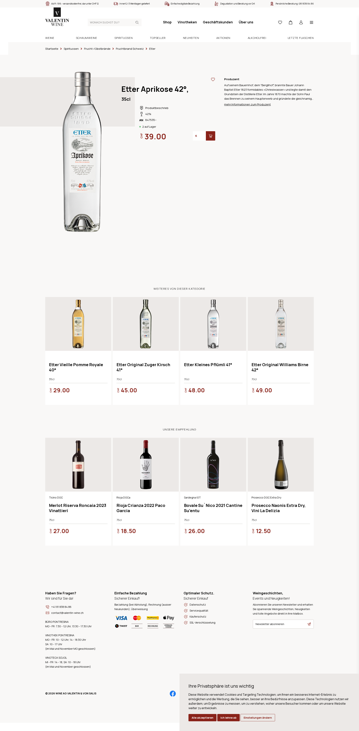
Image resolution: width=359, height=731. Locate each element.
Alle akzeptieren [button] (202, 717)
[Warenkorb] (290, 22)
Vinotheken (187, 22)
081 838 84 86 (306, 3)
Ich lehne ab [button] (228, 717)
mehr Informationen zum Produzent (247, 104)
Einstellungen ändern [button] (258, 717)
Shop (167, 22)
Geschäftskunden (218, 22)
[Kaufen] (210, 136)
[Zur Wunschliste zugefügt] (213, 79)
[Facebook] (173, 693)
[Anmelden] (301, 22)
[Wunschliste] (280, 22)
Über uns (246, 22)
